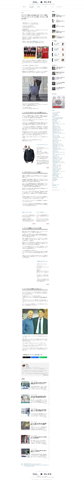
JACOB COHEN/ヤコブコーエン (56, 144)
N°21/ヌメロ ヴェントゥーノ (56, 159)
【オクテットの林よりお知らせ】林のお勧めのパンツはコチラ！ (38, 451)
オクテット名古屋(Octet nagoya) (31, 7)
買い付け (22, 361)
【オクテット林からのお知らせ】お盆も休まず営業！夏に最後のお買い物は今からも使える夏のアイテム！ (38, 397)
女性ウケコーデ (54, 113)
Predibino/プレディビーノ (56, 164)
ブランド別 (53, 120)
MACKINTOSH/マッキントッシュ (57, 157)
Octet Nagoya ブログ (55, 184)
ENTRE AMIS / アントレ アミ (56, 132)
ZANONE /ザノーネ (55, 174)
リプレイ (25, 175)
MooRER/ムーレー (55, 156)
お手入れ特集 (54, 114)
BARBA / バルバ (54, 122)
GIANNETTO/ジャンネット (56, 140)
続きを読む (45, 403)
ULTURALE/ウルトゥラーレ (56, 173)
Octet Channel (54, 179)
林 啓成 (27, 365)
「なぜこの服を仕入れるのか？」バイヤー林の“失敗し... (60, 37)
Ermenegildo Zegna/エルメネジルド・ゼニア (58, 133)
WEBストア (24, 6)
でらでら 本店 (54, 187)
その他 (53, 180)
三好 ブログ (54, 185)
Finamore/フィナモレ (55, 136)
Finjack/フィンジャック (55, 121)
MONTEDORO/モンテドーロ (56, 158)
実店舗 (53, 116)
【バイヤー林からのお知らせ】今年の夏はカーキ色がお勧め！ (38, 437)
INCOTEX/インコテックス (56, 143)
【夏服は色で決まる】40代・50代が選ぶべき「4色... (60, 32)
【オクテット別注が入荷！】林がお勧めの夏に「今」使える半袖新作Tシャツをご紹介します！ (39, 410)
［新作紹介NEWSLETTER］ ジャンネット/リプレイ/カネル (32, 463)
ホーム (37, 471)
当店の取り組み (54, 175)
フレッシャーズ (54, 176)
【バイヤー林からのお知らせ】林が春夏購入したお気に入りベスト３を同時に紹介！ (38, 424)
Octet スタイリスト (59, 6)
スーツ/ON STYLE (55, 115)
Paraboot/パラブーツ (55, 160)
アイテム (45, 6)
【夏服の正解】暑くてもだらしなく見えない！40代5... (60, 16)
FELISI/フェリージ (55, 135)
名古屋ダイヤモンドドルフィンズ (57, 177)
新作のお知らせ (54, 119)
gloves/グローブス (55, 139)
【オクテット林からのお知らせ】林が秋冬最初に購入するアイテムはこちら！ (38, 383)
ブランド (52, 6)
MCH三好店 (38, 6)
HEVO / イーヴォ (54, 142)
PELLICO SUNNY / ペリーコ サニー (57, 161)
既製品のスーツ (37, 41)
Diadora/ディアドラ (55, 131)
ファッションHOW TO (55, 112)
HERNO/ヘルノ (54, 141)
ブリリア (30, 232)
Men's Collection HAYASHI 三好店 (57, 118)
